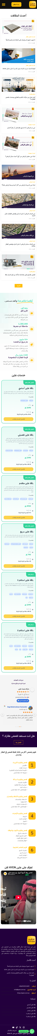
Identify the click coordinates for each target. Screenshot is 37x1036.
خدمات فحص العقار (30, 37)
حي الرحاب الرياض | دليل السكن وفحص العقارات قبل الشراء (20, 215)
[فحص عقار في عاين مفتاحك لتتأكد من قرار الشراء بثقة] (18, 261)
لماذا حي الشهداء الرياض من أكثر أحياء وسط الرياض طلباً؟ (18, 185)
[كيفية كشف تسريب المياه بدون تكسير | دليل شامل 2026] (18, 55)
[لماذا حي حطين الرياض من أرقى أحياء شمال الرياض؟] (18, 143)
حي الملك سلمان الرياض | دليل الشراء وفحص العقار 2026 (20, 245)
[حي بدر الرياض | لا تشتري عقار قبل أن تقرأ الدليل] (18, 114)
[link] (32, 4)
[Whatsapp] (32, 1031)
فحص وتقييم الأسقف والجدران (17, 796)
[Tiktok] (16, 1027)
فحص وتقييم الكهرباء (20, 762)
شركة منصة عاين (23, 689)
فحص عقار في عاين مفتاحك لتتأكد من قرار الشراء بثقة (20, 275)
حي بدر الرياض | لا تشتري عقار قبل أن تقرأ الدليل (21, 128)
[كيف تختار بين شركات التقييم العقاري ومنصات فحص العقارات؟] (18, 84)
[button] (3, 4)
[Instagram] (23, 1027)
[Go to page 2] (18, 726)
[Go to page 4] (15, 726)
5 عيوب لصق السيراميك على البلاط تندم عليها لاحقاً (20, 40)
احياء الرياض (32, 182)
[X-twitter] (20, 1027)
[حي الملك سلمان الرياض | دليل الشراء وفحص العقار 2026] (18, 231)
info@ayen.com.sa (19, 990)
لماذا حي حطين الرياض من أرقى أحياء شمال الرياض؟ (20, 156)
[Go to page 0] (21, 726)
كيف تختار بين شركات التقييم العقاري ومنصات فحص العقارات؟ (20, 98)
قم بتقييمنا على (24, 700)
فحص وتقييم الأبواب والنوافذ (17, 830)
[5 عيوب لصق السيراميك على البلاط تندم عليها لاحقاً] (18, 27)
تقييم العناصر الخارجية (20, 847)
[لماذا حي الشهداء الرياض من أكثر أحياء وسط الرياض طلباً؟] (18, 172)
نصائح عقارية (32, 94)
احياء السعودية (31, 124)
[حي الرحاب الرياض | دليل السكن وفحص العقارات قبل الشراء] (18, 200)
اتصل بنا (18, 742)
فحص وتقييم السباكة (20, 779)
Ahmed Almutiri (22, 707)
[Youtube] (13, 1027)
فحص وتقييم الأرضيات (19, 813)
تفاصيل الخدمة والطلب (18, 419)
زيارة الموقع (16, 4)
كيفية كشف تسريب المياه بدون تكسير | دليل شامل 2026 (19, 69)
